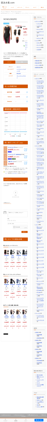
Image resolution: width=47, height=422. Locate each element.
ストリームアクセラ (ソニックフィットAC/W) (40, 299)
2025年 (36, 340)
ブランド (27, 7)
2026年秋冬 (39, 338)
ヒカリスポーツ (15, 173)
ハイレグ (39, 23)
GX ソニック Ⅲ (40, 250)
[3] (11, 220)
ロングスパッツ (40, 34)
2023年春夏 (39, 360)
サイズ (38, 382)
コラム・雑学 (40, 406)
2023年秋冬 (39, 362)
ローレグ (39, 29)
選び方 (42, 7)
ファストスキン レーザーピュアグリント (40, 82)
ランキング (5, 420)
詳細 (22, 61)
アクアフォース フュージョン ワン (40, 182)
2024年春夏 (39, 351)
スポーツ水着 (38, 65)
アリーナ (37, 145)
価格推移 (15, 420)
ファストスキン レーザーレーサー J (40, 96)
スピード (19, 66)
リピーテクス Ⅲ (40, 320)
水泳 (38, 404)
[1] (8, 220)
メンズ (12, 7)
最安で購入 (39, 420)
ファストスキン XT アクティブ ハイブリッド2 (40, 116)
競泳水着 (19, 73)
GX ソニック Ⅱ (40, 253)
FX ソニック (39, 281)
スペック (9, 61)
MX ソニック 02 (40, 263)
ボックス (39, 45)
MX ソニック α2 (40, 257)
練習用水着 (37, 67)
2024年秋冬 (39, 354)
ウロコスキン (40, 212)
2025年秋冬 (39, 345)
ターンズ (39, 139)
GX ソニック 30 (40, 267)
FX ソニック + (40, 277)
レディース (19, 7)
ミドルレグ (39, 25)
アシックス (37, 313)
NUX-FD (39, 215)
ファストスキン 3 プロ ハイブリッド (40, 105)
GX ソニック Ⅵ (40, 230)
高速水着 (37, 60)
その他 (38, 49)
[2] (10, 220)
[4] (13, 220)
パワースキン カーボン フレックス (40, 178)
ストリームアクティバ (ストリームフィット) (40, 305)
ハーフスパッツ (20, 69)
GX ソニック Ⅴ (40, 243)
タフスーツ (39, 217)
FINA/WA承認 (6, 23)
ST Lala (38, 292)
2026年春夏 (39, 334)
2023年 (36, 358)
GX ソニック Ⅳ (40, 247)
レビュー (25, 420)
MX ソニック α (40, 260)
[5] (15, 220)
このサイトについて (6, 414)
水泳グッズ (39, 400)
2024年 (36, 349)
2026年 (36, 332)
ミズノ (36, 224)
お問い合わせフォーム (33, 414)
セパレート (39, 38)
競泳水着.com (8, 2)
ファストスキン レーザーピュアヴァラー (40, 92)
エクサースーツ (40, 309)
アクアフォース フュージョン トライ (40, 187)
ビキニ (38, 42)
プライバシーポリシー (19, 414)
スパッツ (39, 47)
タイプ (34, 7)
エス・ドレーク (40, 100)
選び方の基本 (40, 375)
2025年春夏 (39, 342)
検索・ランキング (4, 7)
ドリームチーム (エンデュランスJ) (40, 142)
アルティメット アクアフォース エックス (40, 163)
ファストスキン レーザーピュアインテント (40, 87)
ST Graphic (39, 290)
